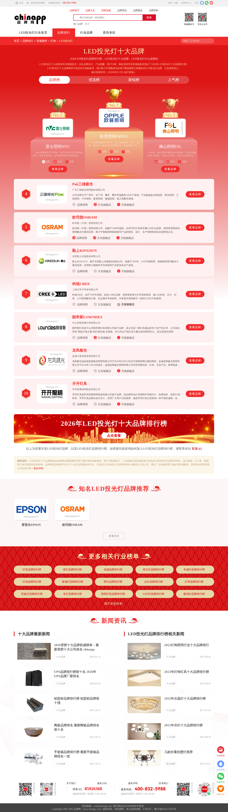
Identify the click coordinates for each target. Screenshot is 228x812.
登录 (170, 3)
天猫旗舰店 (128, 204)
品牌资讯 (122, 10)
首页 (21, 3)
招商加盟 (106, 10)
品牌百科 (153, 10)
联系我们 (163, 783)
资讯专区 (109, 32)
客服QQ (197, 448)
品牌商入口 (186, 3)
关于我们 (71, 783)
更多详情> (39, 468)
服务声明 (133, 783)
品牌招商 (81, 238)
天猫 (71, 161)
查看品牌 (58, 169)
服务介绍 (102, 783)
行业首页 (33, 32)
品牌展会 (138, 10)
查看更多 (114, 535)
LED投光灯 (66, 40)
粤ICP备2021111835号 (165, 809)
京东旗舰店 (104, 204)
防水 (87, 24)
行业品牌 (86, 32)
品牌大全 (90, 10)
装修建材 (42, 40)
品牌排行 (74, 10)
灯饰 (53, 40)
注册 (176, 3)
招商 (104, 151)
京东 (59, 161)
